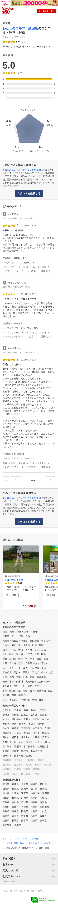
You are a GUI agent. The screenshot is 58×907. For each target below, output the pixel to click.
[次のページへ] (50, 479)
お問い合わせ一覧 (21, 891)
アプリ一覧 (7, 891)
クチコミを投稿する (29, 193)
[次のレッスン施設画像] (54, 578)
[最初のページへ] (6, 479)
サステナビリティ (38, 891)
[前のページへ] (16, 479)
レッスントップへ (46, 11)
